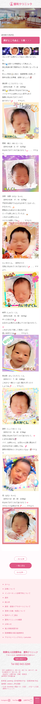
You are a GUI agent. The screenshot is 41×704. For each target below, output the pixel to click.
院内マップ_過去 (11, 615)
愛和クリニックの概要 (13, 619)
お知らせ (8, 624)
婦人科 (7, 602)
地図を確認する (20, 659)
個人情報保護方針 (11, 628)
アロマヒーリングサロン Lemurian (18, 637)
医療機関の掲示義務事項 (14, 633)
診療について (10, 589)
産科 (6, 597)
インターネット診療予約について (17, 593)
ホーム (7, 584)
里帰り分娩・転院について (15, 611)
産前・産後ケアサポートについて (17, 606)
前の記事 (21, 559)
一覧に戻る (20, 565)
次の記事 (20, 572)
